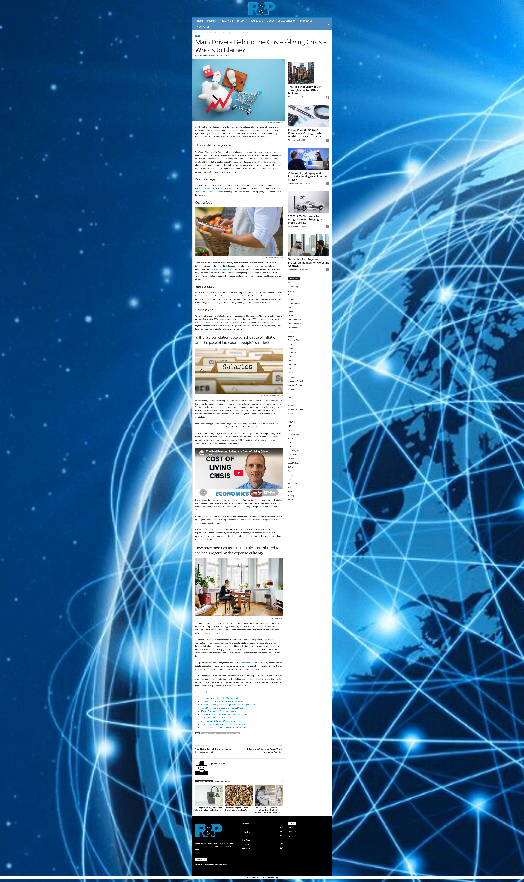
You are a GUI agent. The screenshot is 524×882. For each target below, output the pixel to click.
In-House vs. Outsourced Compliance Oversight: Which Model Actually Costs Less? (306, 133)
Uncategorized (293, 504)
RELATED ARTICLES (204, 781)
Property (291, 442)
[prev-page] (278, 781)
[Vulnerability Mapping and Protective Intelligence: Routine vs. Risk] (308, 159)
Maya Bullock (293, 226)
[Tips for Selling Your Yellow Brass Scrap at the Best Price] (239, 795)
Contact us (203, 27)
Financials (292, 352)
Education (292, 336)
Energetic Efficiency (295, 340)
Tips (289, 487)
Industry (291, 377)
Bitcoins (291, 291)
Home (200, 21)
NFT (289, 426)
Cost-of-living (207, 733)
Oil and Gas (292, 430)
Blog (289, 295)
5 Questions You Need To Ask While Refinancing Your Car (264, 750)
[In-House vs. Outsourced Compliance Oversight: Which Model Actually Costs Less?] (308, 116)
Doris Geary (292, 269)
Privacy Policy (272, 878)
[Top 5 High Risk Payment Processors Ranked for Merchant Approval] (308, 245)
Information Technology (296, 381)
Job (289, 393)
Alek (289, 97)
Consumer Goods (294, 320)
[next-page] (281, 781)
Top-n (290, 492)
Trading (291, 496)
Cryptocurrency (293, 328)
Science (291, 459)
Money (270, 21)
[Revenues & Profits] (262, 8)
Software (291, 467)
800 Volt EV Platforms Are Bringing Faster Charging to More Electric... (305, 219)
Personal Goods (294, 434)
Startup (290, 475)
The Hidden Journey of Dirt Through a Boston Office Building (304, 90)
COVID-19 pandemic (262, 159)
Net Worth (291, 422)
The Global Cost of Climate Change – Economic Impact (214, 750)
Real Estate (257, 21)
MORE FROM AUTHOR (223, 781)
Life (203, 33)
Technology (305, 21)
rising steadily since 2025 (221, 269)
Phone (290, 438)
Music (290, 418)
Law (289, 397)
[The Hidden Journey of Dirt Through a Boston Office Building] (308, 73)
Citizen (290, 316)
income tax (246, 663)
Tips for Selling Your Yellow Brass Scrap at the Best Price (237, 808)
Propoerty (291, 447)
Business (212, 21)
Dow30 (290, 332)
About (290, 828)
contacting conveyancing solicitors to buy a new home (218, 322)
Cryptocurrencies (294, 324)
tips (237, 733)
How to (290, 373)
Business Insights (294, 303)
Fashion (291, 344)
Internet (242, 21)
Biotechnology (293, 287)
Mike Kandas (293, 183)
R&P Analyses (293, 451)
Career (290, 311)
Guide (290, 361)
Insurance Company (295, 385)
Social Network (286, 21)
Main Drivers (229, 733)
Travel (290, 500)
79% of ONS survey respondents (209, 192)
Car (289, 307)
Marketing (291, 406)
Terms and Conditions (255, 878)
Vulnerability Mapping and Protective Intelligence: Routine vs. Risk (307, 176)
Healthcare (227, 21)
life (221, 733)
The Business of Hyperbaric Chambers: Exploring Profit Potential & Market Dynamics (267, 809)
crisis (216, 733)
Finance (291, 348)
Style (290, 479)
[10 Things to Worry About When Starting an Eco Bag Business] (209, 795)
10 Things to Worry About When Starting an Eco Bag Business (208, 808)
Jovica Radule (202, 55)
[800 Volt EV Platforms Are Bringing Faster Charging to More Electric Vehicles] (308, 202)
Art (289, 283)
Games (290, 356)
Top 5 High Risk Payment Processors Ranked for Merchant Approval (308, 263)
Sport (290, 471)
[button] (328, 24)
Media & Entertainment (296, 410)
